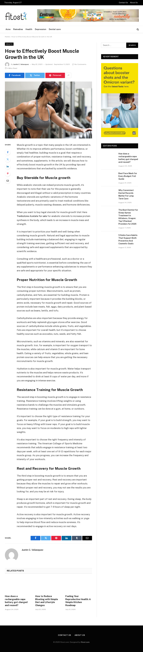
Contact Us (123, 3)
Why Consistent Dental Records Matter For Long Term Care (126, 194)
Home (7, 37)
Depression (40, 29)
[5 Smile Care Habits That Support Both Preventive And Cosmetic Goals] (108, 239)
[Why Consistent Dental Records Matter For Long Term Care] (108, 194)
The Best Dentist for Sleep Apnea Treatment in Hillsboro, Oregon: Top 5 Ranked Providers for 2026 (128, 217)
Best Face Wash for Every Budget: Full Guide (127, 176)
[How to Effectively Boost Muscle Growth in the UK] (48, 110)
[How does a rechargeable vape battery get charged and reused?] (18, 585)
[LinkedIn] (7, 166)
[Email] (7, 180)
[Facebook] (7, 152)
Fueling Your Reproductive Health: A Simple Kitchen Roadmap (78, 601)
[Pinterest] (7, 173)
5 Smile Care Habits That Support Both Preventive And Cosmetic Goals (127, 239)
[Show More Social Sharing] (68, 75)
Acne (8, 29)
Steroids (27, 178)
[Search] (137, 29)
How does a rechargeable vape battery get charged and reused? (16, 601)
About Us (134, 3)
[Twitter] (7, 159)
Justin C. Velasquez (21, 64)
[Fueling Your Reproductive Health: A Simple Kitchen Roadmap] (78, 585)
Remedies (18, 29)
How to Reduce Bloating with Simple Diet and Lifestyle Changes (46, 601)
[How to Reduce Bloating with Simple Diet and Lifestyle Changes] (48, 585)
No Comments (80, 64)
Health (29, 29)
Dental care (55, 29)
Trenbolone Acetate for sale (32, 216)
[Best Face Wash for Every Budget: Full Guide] (108, 177)
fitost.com (85, 642)
